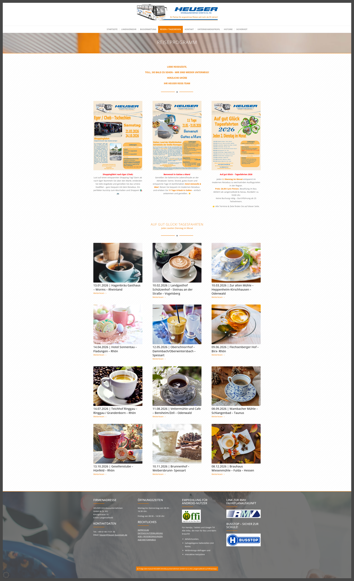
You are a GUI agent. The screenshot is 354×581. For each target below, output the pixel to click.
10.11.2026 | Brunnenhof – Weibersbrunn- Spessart (171, 468)
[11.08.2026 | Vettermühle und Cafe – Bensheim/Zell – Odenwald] (177, 386)
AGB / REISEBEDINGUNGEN (150, 536)
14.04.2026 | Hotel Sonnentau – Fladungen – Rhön (115, 349)
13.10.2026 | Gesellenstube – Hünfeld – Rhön (113, 468)
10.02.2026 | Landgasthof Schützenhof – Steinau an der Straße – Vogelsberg (173, 289)
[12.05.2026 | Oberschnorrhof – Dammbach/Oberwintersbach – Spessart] (177, 324)
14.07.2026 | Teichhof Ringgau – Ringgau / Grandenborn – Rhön (115, 411)
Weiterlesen (98, 293)
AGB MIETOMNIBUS (147, 539)
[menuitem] (112, 29)
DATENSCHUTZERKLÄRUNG (150, 533)
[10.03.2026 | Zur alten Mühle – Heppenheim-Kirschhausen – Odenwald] (236, 263)
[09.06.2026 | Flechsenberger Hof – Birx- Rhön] (236, 324)
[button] (6, 575)
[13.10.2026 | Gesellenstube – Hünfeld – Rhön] (117, 444)
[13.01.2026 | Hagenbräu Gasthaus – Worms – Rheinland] (117, 263)
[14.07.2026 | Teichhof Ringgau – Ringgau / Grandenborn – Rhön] (117, 386)
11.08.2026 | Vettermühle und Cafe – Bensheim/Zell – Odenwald (177, 411)
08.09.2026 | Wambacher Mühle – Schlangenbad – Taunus (235, 411)
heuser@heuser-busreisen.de (113, 535)
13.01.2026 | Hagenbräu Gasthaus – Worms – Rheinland (116, 287)
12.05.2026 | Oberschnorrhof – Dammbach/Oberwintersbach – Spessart (174, 351)
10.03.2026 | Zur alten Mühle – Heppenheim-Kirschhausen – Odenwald (233, 289)
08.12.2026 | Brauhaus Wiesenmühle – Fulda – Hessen (233, 468)
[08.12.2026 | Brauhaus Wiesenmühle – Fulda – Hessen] (236, 444)
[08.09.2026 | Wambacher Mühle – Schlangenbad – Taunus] (236, 386)
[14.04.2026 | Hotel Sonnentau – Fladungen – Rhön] (117, 324)
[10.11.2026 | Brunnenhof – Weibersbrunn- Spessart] (177, 444)
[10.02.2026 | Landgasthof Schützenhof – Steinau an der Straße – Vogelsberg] (177, 263)
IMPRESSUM (143, 530)
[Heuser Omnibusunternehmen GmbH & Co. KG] (177, 14)
